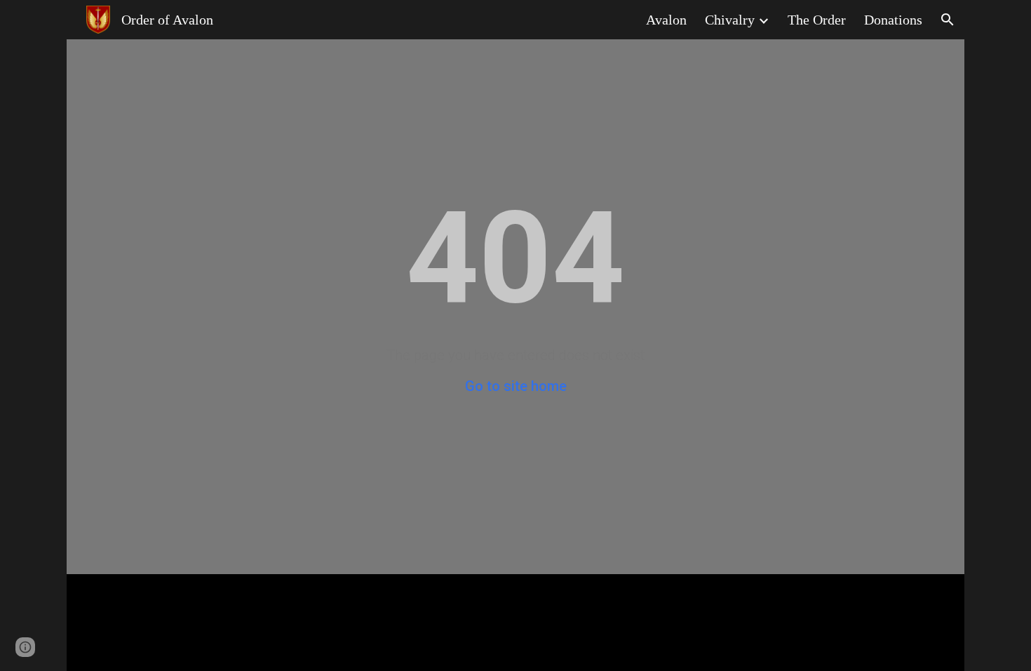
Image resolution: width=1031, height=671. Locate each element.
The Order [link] (817, 19)
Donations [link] (893, 19)
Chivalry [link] (730, 19)
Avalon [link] (666, 19)
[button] (947, 19)
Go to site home (516, 386)
